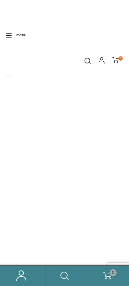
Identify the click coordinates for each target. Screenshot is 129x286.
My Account (21, 276)
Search (64, 276)
